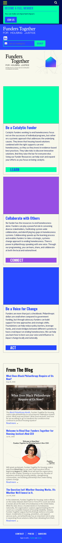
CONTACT (19, 533)
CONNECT (16, 260)
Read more (11, 423)
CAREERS (42, 533)
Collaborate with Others (23, 218)
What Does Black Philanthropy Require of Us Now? (29, 377)
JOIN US (11, 20)
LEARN (14, 169)
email (39, 538)
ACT (13, 347)
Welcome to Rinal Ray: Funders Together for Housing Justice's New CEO (29, 432)
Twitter (32, 538)
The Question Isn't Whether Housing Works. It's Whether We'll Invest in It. (30, 491)
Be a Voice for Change (21, 308)
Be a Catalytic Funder (21, 127)
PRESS (31, 533)
